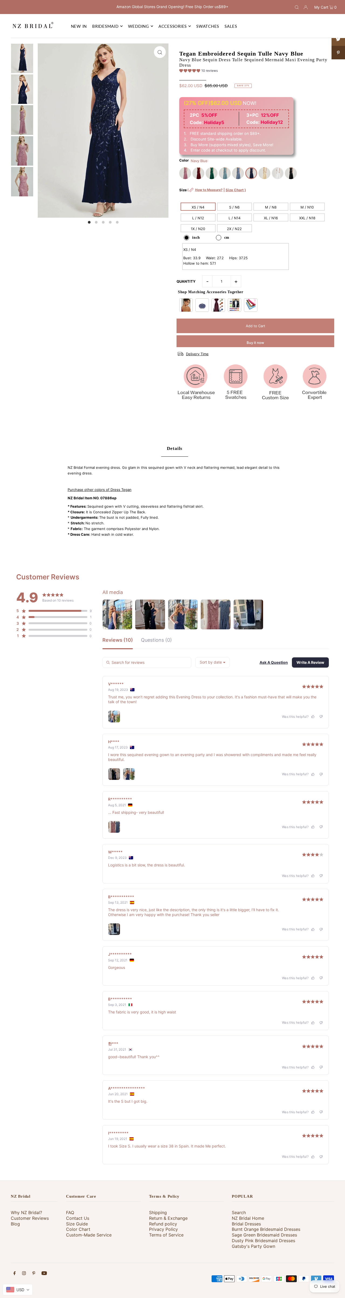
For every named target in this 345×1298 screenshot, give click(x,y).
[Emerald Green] (212, 173)
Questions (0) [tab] (156, 640)
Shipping (158, 1212)
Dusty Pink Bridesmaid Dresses (263, 1240)
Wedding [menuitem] (138, 26)
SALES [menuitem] (231, 26)
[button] (198, 71)
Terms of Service (166, 1235)
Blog (15, 1224)
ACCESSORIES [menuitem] (172, 26)
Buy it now (255, 342)
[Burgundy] (198, 173)
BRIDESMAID (105, 26)
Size (212, 193)
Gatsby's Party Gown (253, 1246)
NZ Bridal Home (248, 1218)
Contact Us (77, 1218)
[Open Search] (297, 7)
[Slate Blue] (238, 173)
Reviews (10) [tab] (117, 640)
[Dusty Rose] (185, 173)
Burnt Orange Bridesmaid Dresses (266, 1229)
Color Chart (78, 1229)
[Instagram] (24, 1274)
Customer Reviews (30, 1218)
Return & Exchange (168, 1218)
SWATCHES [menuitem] (207, 26)
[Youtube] (44, 1274)
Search (239, 1212)
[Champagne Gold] (264, 173)
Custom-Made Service (89, 1235)
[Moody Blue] (225, 173)
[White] (278, 173)
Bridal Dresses (246, 1224)
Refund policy (163, 1224)
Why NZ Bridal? (26, 1212)
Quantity (186, 281)
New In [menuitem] (79, 26)
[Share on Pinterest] (338, 52)
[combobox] (212, 662)
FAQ (70, 1212)
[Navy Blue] (251, 173)
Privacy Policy (163, 1229)
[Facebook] (14, 1274)
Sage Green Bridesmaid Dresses (264, 1235)
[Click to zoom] (160, 52)
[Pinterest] (33, 1274)
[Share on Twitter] (338, 39)
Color (184, 160)
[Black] (291, 173)
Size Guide (77, 1224)
